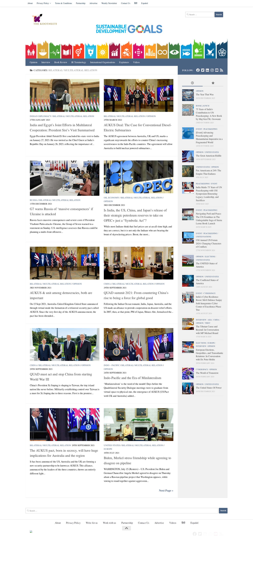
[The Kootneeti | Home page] (46, 19)
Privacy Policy (43, 3)
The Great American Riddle (208, 155)
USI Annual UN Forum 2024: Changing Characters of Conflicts (208, 243)
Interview (45, 62)
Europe (108, 448)
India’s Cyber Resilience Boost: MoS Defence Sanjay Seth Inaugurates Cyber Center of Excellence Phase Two (209, 303)
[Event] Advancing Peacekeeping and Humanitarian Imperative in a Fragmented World (209, 137)
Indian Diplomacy (40, 116)
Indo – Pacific (112, 365)
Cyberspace (210, 293)
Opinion (33, 62)
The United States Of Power (209, 387)
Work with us (109, 522)
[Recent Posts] (192, 83)
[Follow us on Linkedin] (207, 70)
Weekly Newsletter (109, 3)
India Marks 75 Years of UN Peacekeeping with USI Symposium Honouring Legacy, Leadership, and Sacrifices (209, 194)
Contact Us (125, 3)
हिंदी (135, 3)
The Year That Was (205, 94)
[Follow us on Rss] (221, 70)
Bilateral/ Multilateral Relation (73, 116)
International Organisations (102, 62)
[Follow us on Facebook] (198, 70)
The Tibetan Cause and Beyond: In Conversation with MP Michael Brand (207, 330)
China (107, 283)
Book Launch (202, 105)
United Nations (203, 236)
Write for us (92, 522)
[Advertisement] (88, 562)
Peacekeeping (210, 129)
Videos (136, 62)
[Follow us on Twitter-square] (202, 70)
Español (144, 3)
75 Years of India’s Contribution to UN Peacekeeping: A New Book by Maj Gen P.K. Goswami (209, 114)
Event (199, 129)
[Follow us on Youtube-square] (216, 70)
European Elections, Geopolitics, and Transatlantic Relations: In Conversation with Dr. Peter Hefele (209, 354)
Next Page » (166, 490)
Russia (33, 200)
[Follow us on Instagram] (212, 70)
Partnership (80, 3)
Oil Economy (111, 197)
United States (112, 445)
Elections (210, 256)
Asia (210, 319)
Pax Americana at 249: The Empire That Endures (208, 172)
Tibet (207, 323)
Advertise (93, 3)
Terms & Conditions (63, 3)
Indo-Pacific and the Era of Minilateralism (132, 377)
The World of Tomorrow (207, 372)
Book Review (60, 62)
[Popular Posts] (213, 83)
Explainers (124, 62)
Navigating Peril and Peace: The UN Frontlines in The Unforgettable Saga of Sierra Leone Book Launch (209, 218)
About (30, 3)
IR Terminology (78, 62)
